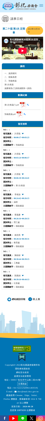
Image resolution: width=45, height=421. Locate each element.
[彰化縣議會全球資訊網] (20, 6)
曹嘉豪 (17, 215)
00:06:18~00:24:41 (21, 178)
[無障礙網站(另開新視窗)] (22, 348)
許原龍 (17, 134)
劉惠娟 (17, 276)
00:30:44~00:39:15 (21, 259)
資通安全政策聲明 (22, 376)
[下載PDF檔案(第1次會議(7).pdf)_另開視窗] (22, 105)
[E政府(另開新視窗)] (22, 357)
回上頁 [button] (36, 299)
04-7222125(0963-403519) (26, 388)
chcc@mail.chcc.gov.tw (28, 392)
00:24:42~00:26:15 (21, 198)
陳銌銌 (17, 255)
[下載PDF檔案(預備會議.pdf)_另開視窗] (19, 114)
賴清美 (17, 235)
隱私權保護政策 (22, 369)
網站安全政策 (22, 372)
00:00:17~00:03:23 (21, 137)
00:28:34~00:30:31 (21, 239)
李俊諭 (17, 194)
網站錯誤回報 (18, 299)
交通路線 (22, 384)
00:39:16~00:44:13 (21, 279)
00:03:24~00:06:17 (21, 158)
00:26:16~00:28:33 (21, 219)
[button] (41, 5)
